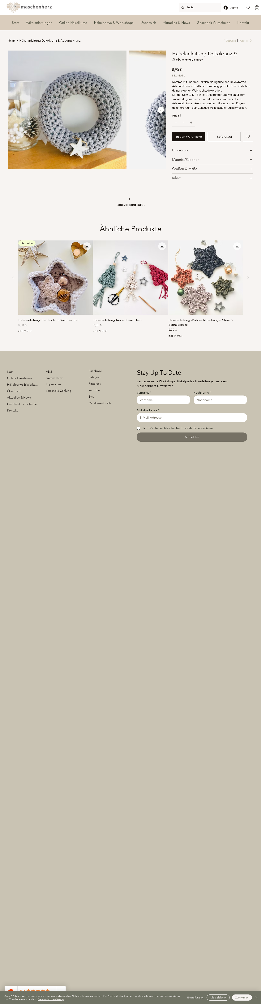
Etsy (91, 490)
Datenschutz (54, 471)
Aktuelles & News (19, 491)
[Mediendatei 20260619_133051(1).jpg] (17, 288)
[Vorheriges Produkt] (13, 371)
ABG (49, 465)
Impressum (53, 478)
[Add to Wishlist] (248, 141)
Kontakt (12, 504)
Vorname (143, 486)
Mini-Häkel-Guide (100, 496)
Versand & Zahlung (58, 484)
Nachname (201, 486)
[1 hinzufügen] (191, 127)
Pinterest (95, 477)
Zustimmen (242, 997)
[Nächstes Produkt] (248, 371)
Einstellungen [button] (195, 997)
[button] (257, 7)
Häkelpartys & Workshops (23, 478)
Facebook (95, 464)
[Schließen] (256, 997)
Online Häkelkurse (19, 471)
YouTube (94, 484)
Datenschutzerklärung (51, 999)
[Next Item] (161, 110)
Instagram (95, 470)
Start (10, 465)
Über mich (14, 484)
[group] (131, 383)
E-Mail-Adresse (147, 503)
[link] (194, 66)
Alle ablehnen (218, 997)
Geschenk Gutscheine (22, 497)
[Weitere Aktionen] (250, 253)
